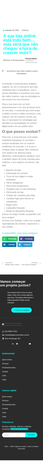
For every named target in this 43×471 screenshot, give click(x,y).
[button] (10, 238)
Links (4, 375)
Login (4, 379)
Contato (5, 371)
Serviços (5, 364)
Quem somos (7, 360)
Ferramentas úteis (8, 368)
